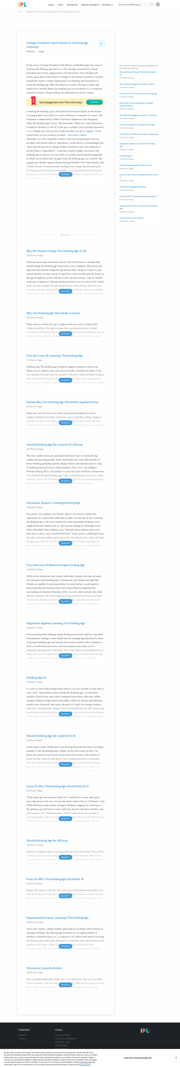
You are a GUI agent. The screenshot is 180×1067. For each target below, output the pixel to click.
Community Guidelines (65, 1038)
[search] (151, 4)
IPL (19, 12)
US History (106, 4)
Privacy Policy (61, 1045)
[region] (90, 1058)
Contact (22, 1038)
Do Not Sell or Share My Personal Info (138, 1058)
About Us (22, 1035)
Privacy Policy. (85, 1064)
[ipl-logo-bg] (23, 4)
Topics (60, 4)
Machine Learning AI (90, 4)
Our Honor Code (62, 1042)
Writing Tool (72, 4)
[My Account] (159, 4)
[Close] (176, 1057)
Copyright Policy (62, 1035)
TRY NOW (94, 102)
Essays (51, 4)
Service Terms (61, 1048)
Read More (65, 291)
